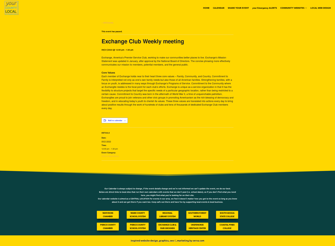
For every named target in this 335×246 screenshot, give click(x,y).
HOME (206, 8)
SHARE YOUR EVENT (238, 8)
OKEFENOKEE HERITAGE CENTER (197, 226)
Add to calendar (115, 120)
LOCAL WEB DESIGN (320, 8)
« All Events (107, 22)
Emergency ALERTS (264, 8)
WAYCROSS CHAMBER (107, 215)
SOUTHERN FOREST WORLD (197, 215)
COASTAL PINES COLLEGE (227, 226)
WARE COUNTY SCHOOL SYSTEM (138, 215)
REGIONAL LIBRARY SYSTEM (167, 215)
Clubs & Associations (110, 156)
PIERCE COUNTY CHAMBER (108, 226)
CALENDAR (218, 8)
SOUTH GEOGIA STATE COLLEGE (227, 215)
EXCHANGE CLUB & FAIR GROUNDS (167, 226)
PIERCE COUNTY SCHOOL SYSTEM (138, 226)
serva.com (198, 240)
